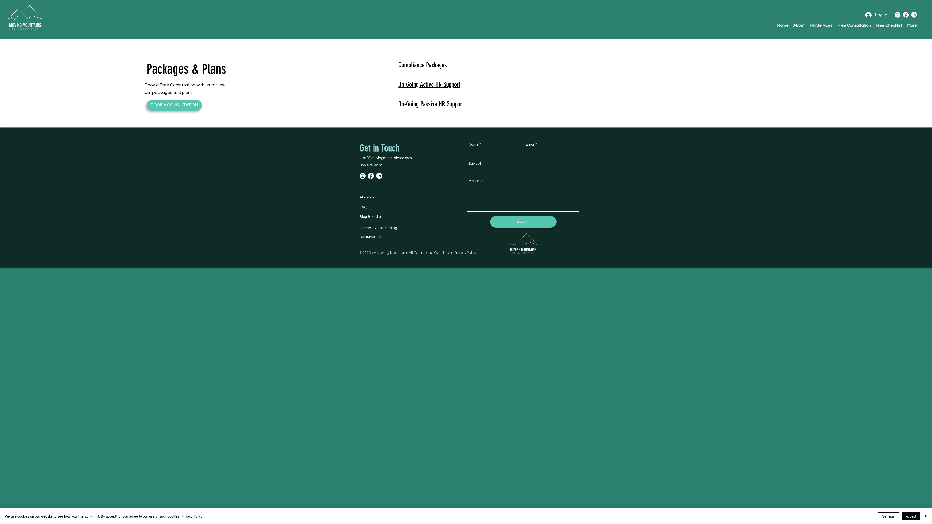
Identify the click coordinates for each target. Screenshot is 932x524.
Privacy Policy (191, 516)
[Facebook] (906, 15)
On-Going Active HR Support (429, 85)
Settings (888, 516)
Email (530, 144)
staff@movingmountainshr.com (386, 158)
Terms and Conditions (433, 252)
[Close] (926, 516)
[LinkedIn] (914, 15)
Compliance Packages (422, 65)
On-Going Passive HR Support (431, 104)
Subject (475, 163)
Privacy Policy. (465, 252)
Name (474, 144)
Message (476, 181)
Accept (911, 516)
